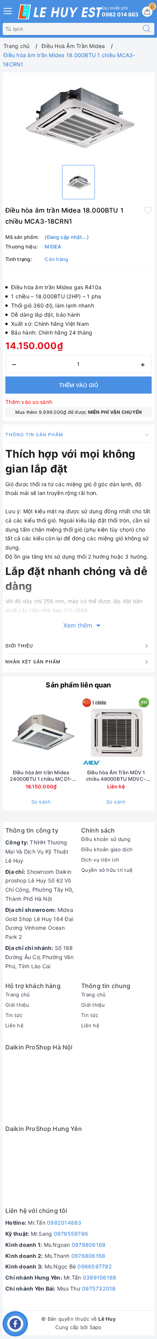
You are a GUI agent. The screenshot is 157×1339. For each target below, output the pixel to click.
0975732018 (99, 1288)
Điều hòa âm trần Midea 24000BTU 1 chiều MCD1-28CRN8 (41, 775)
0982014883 (64, 1222)
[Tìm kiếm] (146, 29)
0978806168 (89, 1244)
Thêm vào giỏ (78, 385)
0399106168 (100, 1277)
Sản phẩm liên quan (78, 685)
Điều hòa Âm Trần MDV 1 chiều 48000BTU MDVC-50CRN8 (116, 775)
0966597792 (94, 1266)
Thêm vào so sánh (28, 402)
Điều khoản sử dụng (106, 839)
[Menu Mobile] (8, 10)
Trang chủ (17, 994)
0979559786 (71, 1233)
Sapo (96, 1327)
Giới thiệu (17, 1005)
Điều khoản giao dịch (107, 849)
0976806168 (88, 1256)
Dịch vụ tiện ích (100, 860)
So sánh (41, 802)
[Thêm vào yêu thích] (148, 209)
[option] (78, 117)
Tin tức (13, 1015)
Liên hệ (14, 1025)
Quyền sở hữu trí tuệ (107, 870)
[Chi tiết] (80, 732)
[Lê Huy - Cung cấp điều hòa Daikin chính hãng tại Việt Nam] (60, 11)
